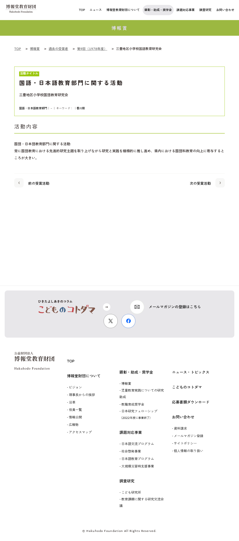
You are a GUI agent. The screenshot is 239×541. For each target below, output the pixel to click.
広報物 (74, 425)
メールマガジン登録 (188, 436)
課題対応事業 (131, 432)
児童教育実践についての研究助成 (142, 393)
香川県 (81, 108)
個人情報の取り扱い (188, 451)
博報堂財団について (84, 376)
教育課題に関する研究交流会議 (142, 502)
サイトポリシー (185, 443)
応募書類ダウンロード (190, 402)
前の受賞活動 (38, 183)
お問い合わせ (183, 417)
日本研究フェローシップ (138, 414)
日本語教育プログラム (137, 459)
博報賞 (126, 384)
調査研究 (127, 481)
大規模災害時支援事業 (137, 466)
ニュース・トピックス (190, 372)
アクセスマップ (80, 432)
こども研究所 (131, 492)
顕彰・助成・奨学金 (136, 372)
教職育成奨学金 (132, 404)
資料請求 (180, 428)
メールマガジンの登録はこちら (175, 306)
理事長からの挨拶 (82, 395)
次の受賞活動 (200, 183)
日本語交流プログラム (137, 444)
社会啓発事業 (131, 451)
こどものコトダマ (187, 387)
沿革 (72, 402)
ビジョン (75, 387)
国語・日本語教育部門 (33, 108)
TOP (70, 361)
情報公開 (75, 417)
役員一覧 (75, 410)
